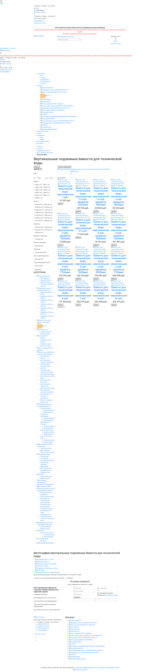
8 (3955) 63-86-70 (43, 626)
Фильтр (36, 167)
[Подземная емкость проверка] (45, 564)
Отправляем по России (7, 48)
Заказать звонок (115, 43)
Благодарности (45, 81)
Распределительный (47, 460)
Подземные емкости (62, 108)
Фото (42, 137)
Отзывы (43, 77)
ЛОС (46, 125)
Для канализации (59, 110)
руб (116, 41)
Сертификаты (44, 79)
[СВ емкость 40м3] (41, 566)
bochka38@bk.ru (39, 21)
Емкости (50, 87)
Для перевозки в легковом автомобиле (45, 396)
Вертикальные (45, 278)
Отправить (77, 597)
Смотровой (44, 458)
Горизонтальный (45, 332)
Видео (42, 139)
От (35, 178)
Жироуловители (45, 514)
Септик (48, 99)
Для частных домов (47, 533)
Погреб (48, 127)
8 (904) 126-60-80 (43, 628)
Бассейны (51, 118)
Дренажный (44, 466)
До (47, 178)
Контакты (40, 143)
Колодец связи (45, 472)
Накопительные (45, 408)
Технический (44, 456)
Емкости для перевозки (65, 106)
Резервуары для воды (63, 123)
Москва (36, 8)
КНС (46, 114)
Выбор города (40, 12)
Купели (48, 101)
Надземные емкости (62, 90)
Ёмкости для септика (47, 452)
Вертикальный (45, 334)
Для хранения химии (47, 496)
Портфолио (41, 135)
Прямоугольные (45, 282)
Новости (43, 83)
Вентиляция (53, 129)
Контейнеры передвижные (68, 116)
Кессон (48, 95)
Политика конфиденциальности (86, 667)
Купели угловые (45, 346)
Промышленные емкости (66, 121)
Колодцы (50, 112)
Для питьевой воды (46, 430)
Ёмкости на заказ (43, 131)
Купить (60, 203)
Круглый (43, 541)
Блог (42, 75)
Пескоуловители (45, 516)
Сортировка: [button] (73, 171)
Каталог (39, 85)
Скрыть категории (64, 167)
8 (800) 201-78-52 (43, 624)
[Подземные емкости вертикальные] (47, 572)
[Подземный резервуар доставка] (46, 568)
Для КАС (43, 368)
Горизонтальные (45, 280)
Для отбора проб (46, 468)
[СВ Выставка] (40, 570)
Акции (39, 133)
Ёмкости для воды (60, 92)
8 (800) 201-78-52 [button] (40, 23)
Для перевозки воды (47, 374)
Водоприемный (45, 470)
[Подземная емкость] (42, 561)
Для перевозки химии (47, 388)
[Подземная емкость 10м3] (44, 559)
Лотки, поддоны (57, 103)
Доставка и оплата (43, 141)
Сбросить (38, 269)
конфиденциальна (112, 595)
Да (35, 12)
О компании (41, 73)
